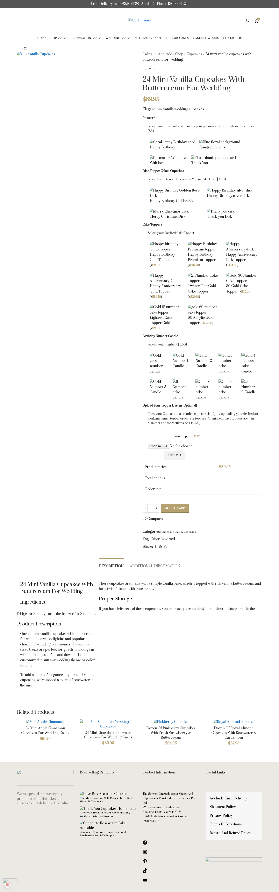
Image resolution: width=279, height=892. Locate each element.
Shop (179, 54)
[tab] (111, 564)
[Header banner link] (139, 4)
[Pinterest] (145, 862)
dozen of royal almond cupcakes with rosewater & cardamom (233, 733)
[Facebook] (145, 844)
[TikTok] (145, 872)
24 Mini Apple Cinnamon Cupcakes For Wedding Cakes (45, 730)
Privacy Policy (221, 815)
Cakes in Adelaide (157, 54)
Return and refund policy (230, 833)
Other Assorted (162, 539)
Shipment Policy (223, 807)
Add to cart (175, 508)
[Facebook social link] (155, 547)
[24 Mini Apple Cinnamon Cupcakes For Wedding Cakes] (45, 721)
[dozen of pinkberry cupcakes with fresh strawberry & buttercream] (171, 721)
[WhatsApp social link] (165, 547)
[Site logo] (139, 20)
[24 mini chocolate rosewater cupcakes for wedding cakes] (108, 724)
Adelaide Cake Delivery (228, 798)
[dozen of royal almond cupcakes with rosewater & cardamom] (234, 721)
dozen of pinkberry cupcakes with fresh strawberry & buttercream (170, 733)
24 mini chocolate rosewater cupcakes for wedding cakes (108, 735)
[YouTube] (145, 881)
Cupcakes (194, 54)
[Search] (248, 20)
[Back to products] (150, 68)
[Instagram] (145, 853)
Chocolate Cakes (172, 532)
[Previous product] (145, 68)
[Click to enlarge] (25, 48)
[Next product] (154, 68)
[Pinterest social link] (160, 547)
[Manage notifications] (7, 884)
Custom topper (186, 436)
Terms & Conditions (226, 824)
